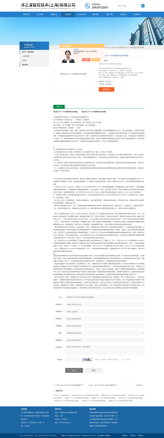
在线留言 (123, 14)
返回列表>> (139, 385)
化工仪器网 (100, 435)
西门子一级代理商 (28, 52)
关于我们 (40, 14)
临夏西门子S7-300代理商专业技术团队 (120, 401)
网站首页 (26, 14)
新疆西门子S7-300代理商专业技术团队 (113, 395)
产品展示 (68, 14)
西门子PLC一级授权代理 (61, 395)
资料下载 (109, 14)
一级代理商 (25, 56)
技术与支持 (82, 14)
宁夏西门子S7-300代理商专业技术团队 (76, 398)
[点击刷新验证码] (87, 360)
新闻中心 (54, 14)
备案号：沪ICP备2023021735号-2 (71, 435)
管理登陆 (107, 435)
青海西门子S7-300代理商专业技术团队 (66, 401)
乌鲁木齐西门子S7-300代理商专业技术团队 (85, 395)
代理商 (24, 60)
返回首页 (125, 435)
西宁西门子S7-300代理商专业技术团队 (130, 398)
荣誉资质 (95, 14)
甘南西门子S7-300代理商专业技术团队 (93, 401)
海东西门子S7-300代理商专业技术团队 (103, 398)
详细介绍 (59, 107)
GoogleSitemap (86, 435)
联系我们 (137, 14)
